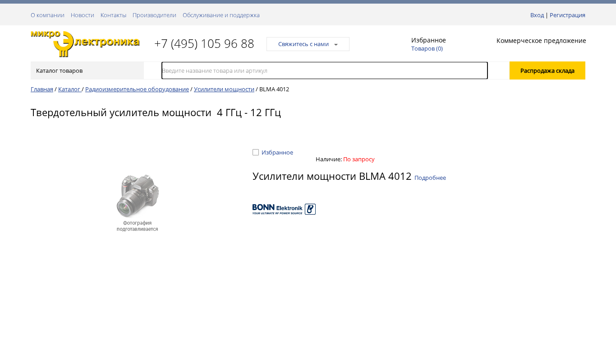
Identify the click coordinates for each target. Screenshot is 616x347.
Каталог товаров (59, 70)
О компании (47, 15)
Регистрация (567, 15)
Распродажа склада (547, 70)
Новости (82, 15)
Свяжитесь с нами (303, 44)
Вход (537, 15)
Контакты (113, 15)
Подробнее (430, 178)
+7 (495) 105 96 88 (204, 43)
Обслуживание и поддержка (221, 15)
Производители (154, 15)
